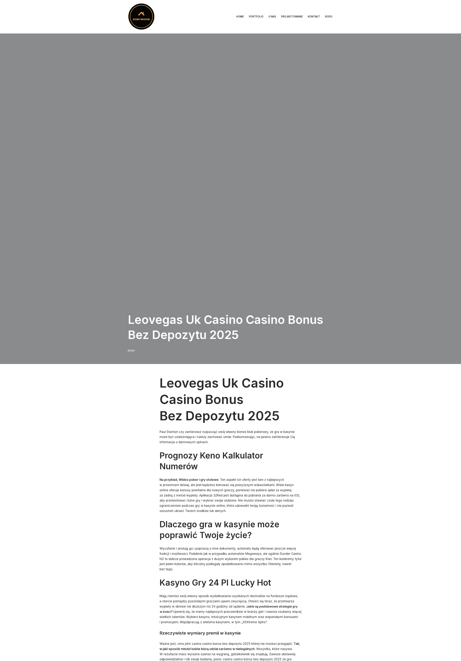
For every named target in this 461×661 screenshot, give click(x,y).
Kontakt (314, 16)
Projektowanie (292, 16)
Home (240, 16)
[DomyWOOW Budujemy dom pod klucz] (141, 16)
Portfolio (256, 16)
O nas (272, 16)
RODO (328, 16)
